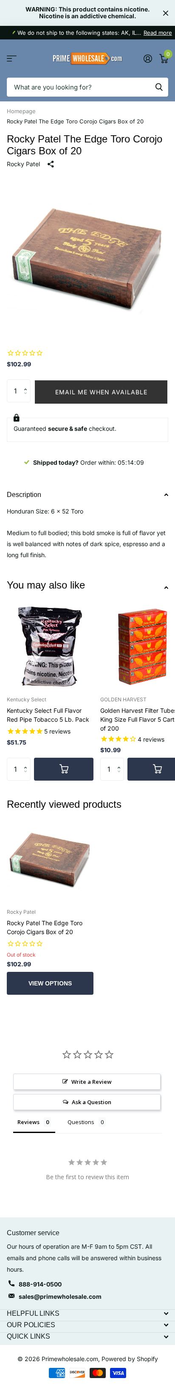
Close (165, 13)
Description (24, 494)
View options (50, 983)
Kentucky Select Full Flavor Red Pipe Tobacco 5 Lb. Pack (48, 715)
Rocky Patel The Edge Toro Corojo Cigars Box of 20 (44, 927)
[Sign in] (147, 58)
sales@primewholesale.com (60, 1296)
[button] (27, 383)
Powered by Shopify (130, 1358)
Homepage (21, 111)
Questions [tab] (81, 1122)
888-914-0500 (40, 1284)
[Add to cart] (63, 769)
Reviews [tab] (28, 1122)
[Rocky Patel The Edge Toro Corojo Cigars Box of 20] (50, 858)
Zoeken (159, 87)
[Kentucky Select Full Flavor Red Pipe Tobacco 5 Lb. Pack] (50, 646)
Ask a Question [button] (91, 1102)
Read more (158, 32)
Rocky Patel (23, 163)
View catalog (12, 58)
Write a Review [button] (91, 1081)
